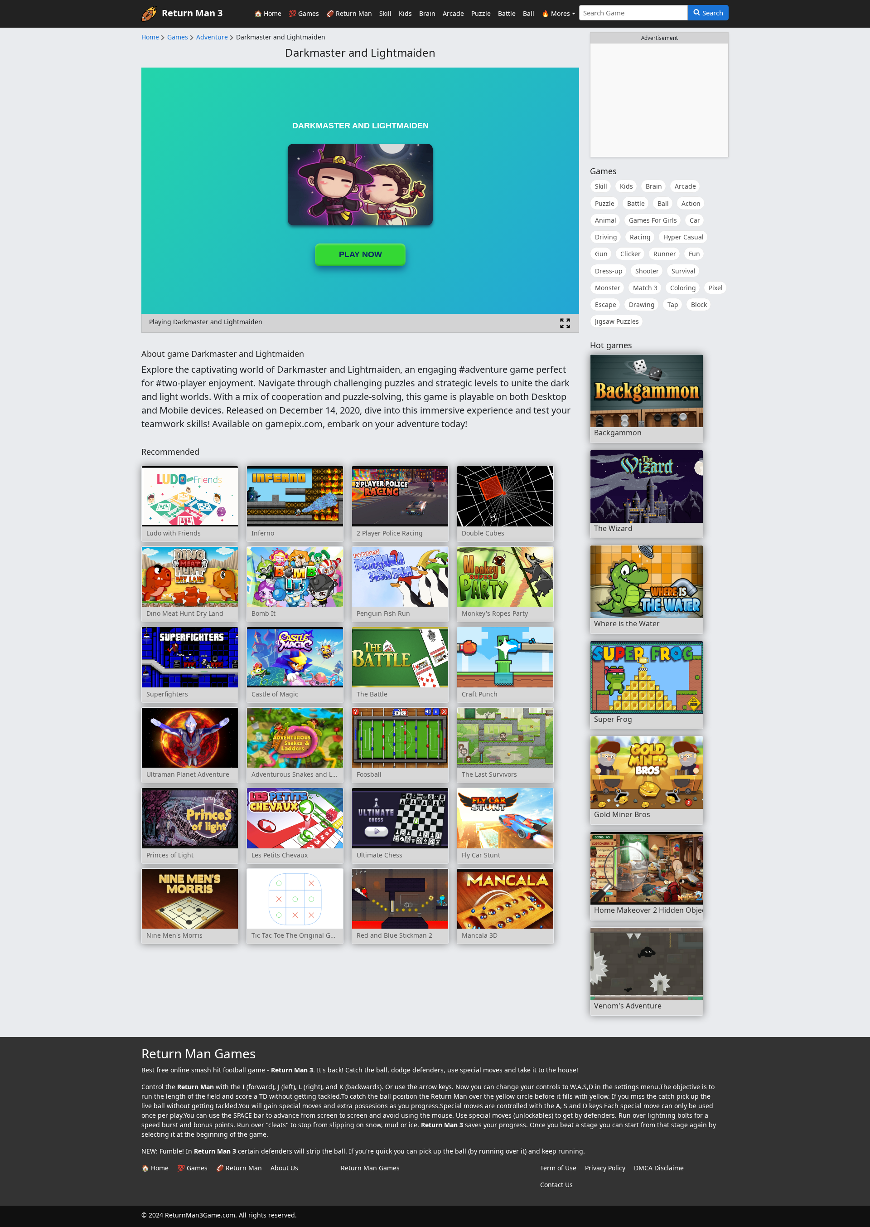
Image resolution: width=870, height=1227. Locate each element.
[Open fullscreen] (565, 323)
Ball (528, 13)
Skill (385, 13)
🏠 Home (267, 13)
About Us (284, 1168)
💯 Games (304, 13)
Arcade (453, 13)
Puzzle (481, 13)
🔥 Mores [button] (555, 13)
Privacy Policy (605, 1168)
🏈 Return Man (349, 13)
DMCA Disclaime (659, 1168)
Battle (507, 13)
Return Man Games (370, 1168)
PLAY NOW (360, 254)
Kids (405, 13)
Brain (427, 13)
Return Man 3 (192, 13)
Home (150, 37)
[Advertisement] (659, 100)
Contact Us (556, 1184)
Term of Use (558, 1168)
